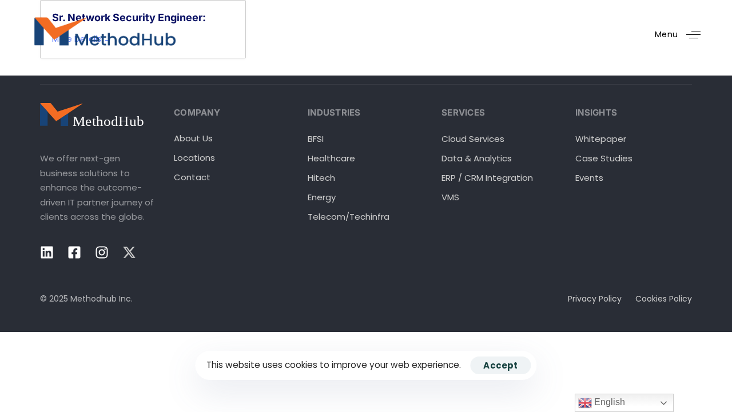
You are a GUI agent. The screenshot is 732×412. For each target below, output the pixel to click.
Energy (322, 197)
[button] (682, 34)
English (608, 402)
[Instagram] (102, 252)
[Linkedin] (47, 252)
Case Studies (603, 158)
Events (589, 178)
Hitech (321, 178)
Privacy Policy (595, 298)
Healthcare (331, 158)
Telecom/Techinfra (348, 217)
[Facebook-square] (74, 252)
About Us (193, 138)
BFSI (316, 139)
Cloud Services (472, 139)
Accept (500, 365)
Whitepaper (600, 139)
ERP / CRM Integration (487, 178)
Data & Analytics (476, 158)
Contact (192, 177)
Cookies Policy (663, 298)
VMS (450, 197)
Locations (194, 158)
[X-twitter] (129, 252)
